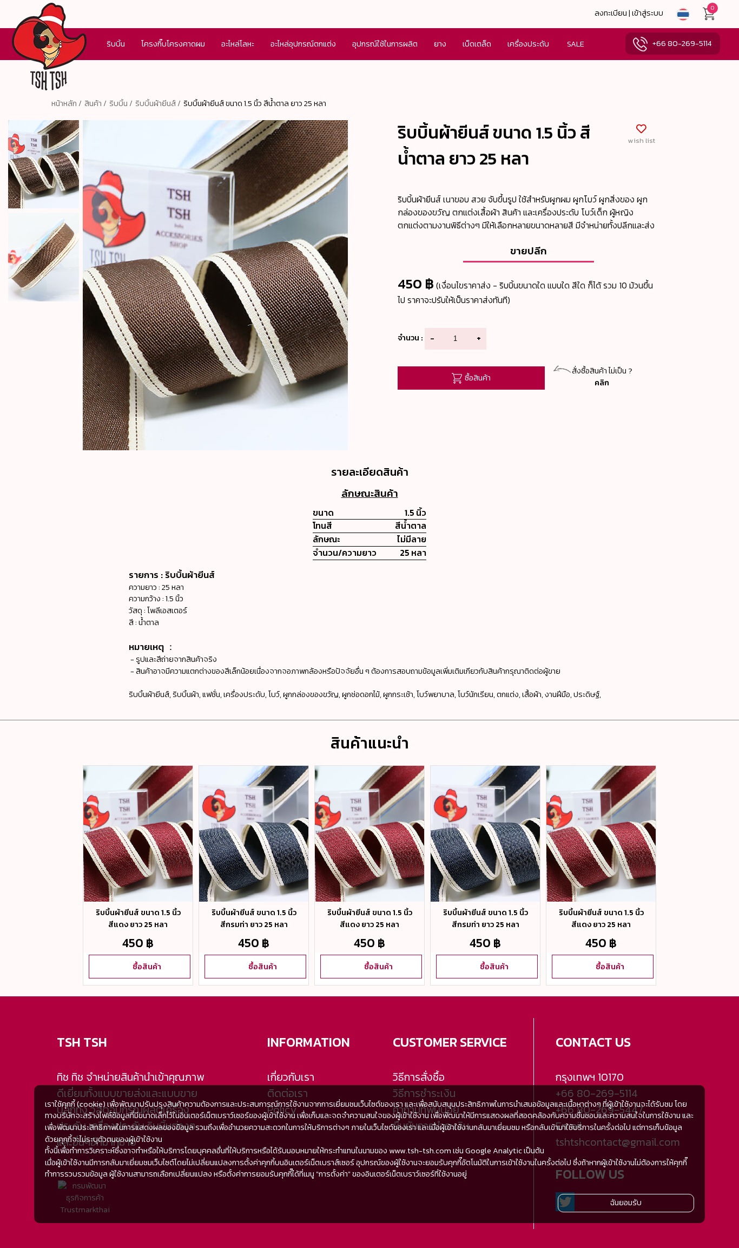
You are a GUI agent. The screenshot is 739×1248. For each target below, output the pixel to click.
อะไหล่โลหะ (237, 44)
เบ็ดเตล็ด (477, 44)
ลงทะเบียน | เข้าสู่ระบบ (629, 13)
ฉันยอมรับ (626, 1202)
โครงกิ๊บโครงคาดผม (173, 44)
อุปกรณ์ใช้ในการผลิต (385, 44)
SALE (575, 44)
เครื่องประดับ (528, 44)
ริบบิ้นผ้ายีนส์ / (158, 103)
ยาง (440, 44)
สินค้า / (95, 103)
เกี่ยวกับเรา (290, 1077)
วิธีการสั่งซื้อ (419, 1077)
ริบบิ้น (116, 44)
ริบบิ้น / (121, 103)
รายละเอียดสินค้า (369, 472)
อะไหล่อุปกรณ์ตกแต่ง (303, 44)
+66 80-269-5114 (681, 43)
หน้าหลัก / (66, 103)
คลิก (602, 383)
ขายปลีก (528, 250)
